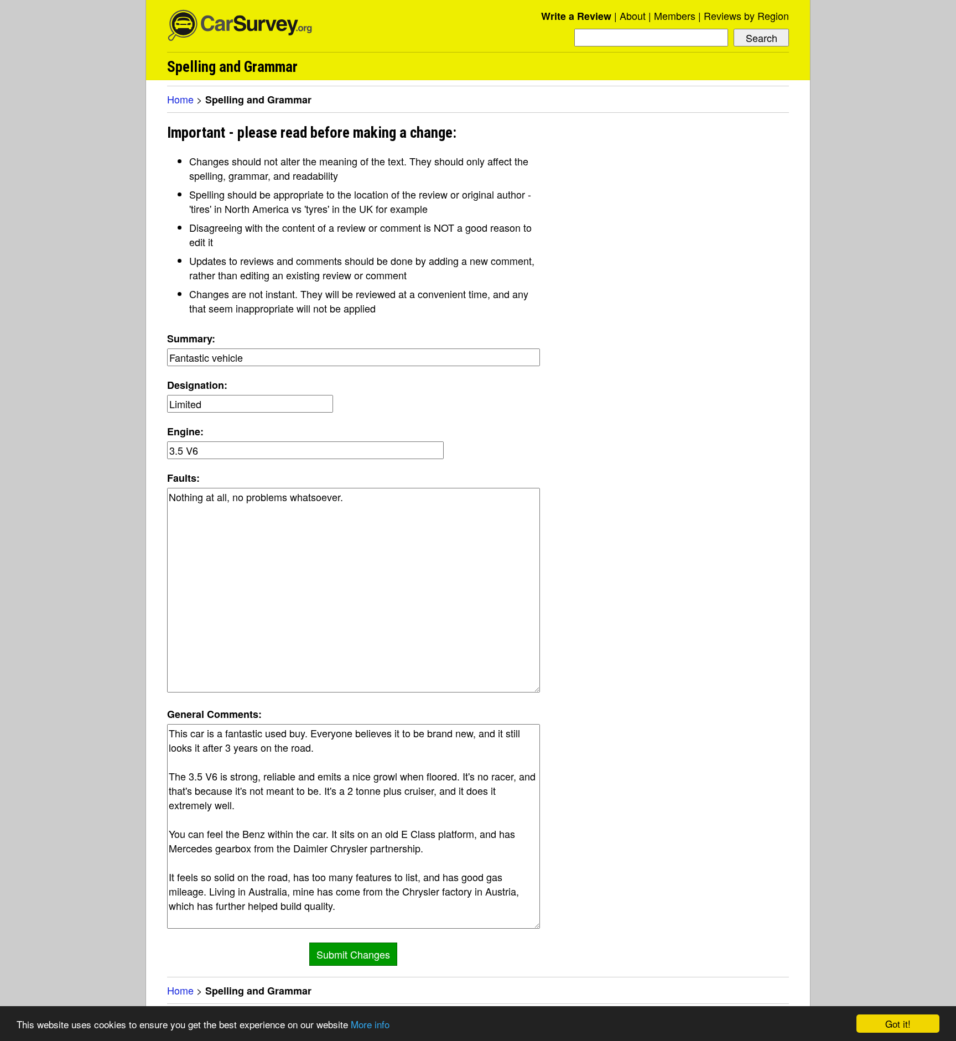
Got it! (898, 1023)
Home (180, 99)
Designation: (197, 385)
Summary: (191, 338)
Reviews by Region (746, 15)
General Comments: (214, 714)
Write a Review (576, 16)
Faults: (183, 478)
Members (674, 15)
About (633, 15)
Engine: (185, 431)
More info (370, 1024)
